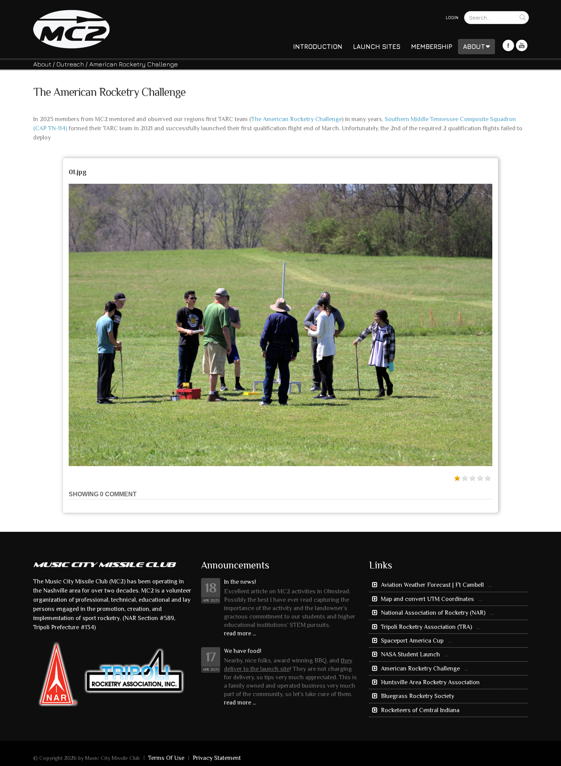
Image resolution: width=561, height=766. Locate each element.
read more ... (240, 633)
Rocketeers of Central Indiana (419, 710)
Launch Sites (376, 46)
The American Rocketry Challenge (296, 119)
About (474, 46)
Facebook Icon (508, 45)
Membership (431, 46)
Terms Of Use (166, 758)
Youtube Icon (521, 45)
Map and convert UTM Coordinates (427, 599)
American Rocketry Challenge (420, 668)
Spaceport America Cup (412, 640)
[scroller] (547, 757)
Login (452, 17)
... (490, 585)
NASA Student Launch (410, 654)
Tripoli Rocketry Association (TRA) (426, 626)
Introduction (317, 46)
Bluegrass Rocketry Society (416, 696)
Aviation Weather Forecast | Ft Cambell (432, 584)
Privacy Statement (217, 758)
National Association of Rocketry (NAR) (433, 612)
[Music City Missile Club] (71, 28)
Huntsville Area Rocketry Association (429, 682)
